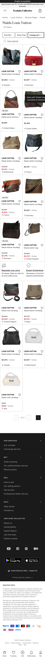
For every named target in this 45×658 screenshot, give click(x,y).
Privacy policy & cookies (21, 577)
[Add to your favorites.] (19, 71)
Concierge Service (12, 449)
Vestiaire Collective (14, 519)
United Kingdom (16, 643)
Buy (5, 457)
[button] (40, 10)
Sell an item (9, 489)
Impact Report (10, 530)
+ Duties (11, 80)
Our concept (9, 445)
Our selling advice (12, 486)
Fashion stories (11, 538)
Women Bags (31, 17)
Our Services (10, 441)
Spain (20, 645)
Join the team (10, 534)
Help (6, 502)
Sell (6, 478)
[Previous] (16, 417)
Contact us (9, 510)
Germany (36, 643)
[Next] (28, 417)
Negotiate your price (11, 270)
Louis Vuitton (16, 17)
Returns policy (10, 469)
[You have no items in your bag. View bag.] (40, 10)
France (7, 643)
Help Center (9, 506)
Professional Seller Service (16, 493)
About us (8, 523)
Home (5, 17)
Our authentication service (16, 465)
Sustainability (10, 526)
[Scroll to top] (38, 417)
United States (27, 643)
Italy (25, 645)
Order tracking (10, 461)
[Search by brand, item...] (4, 10)
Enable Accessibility (22, 1)
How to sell (9, 482)
